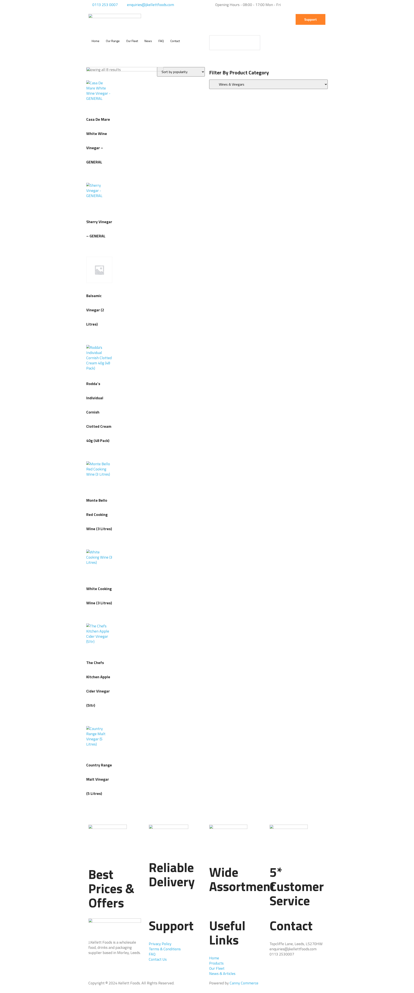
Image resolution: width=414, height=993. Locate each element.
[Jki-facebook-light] (174, 19)
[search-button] (252, 42)
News (148, 41)
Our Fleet (132, 41)
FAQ (161, 41)
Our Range (113, 41)
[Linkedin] (197, 19)
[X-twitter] (185, 19)
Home (95, 41)
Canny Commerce (244, 983)
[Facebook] (93, 968)
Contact (175, 41)
